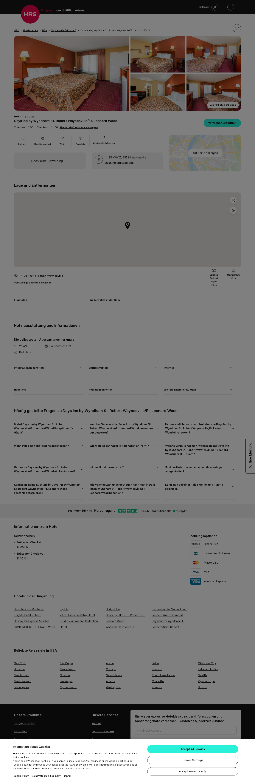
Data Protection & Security (46, 776)
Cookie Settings (193, 760)
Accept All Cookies (193, 749)
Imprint (67, 776)
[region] (127, 760)
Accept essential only (193, 771)
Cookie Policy (21, 776)
